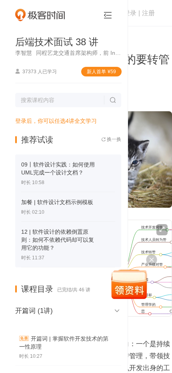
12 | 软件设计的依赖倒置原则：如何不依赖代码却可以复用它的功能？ (57, 240)
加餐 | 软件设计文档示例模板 (57, 202)
